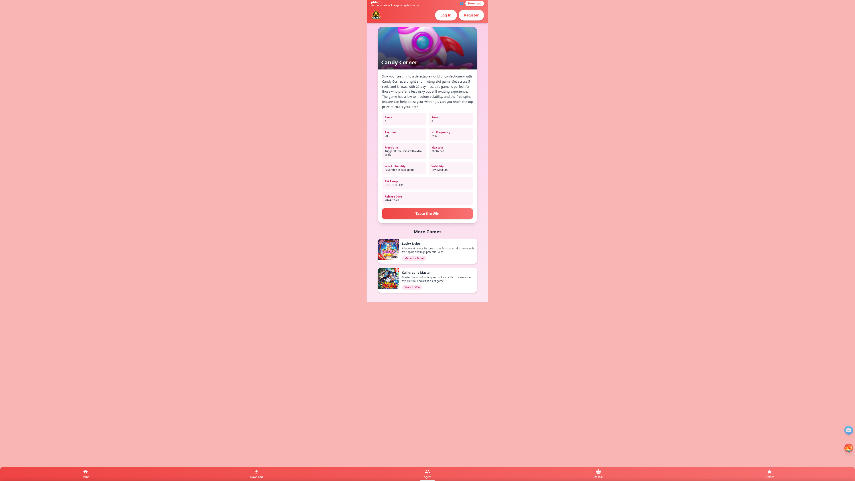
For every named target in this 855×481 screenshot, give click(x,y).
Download (474, 3)
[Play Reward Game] (848, 448)
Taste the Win (427, 213)
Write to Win (412, 287)
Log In (446, 15)
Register (471, 15)
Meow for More (414, 258)
